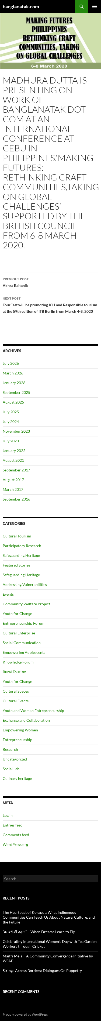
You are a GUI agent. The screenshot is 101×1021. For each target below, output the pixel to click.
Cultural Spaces (16, 691)
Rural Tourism (14, 671)
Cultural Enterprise (19, 633)
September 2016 (16, 499)
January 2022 (14, 450)
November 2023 (16, 431)
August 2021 (13, 460)
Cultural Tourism (17, 536)
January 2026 (14, 382)
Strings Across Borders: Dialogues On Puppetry (42, 970)
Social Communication (22, 642)
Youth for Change (17, 613)
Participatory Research (22, 545)
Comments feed (16, 834)
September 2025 (16, 392)
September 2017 (16, 470)
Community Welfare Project (26, 604)
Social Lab (11, 768)
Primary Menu (94, 6)
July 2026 (11, 363)
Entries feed (13, 825)
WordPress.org (15, 844)
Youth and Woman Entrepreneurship (33, 710)
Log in (8, 815)
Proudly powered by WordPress (25, 1014)
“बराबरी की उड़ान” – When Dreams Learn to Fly (39, 931)
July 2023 (11, 441)
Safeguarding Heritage (21, 555)
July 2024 (11, 421)
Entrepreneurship (17, 739)
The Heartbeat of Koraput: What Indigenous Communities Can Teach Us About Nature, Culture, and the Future (49, 917)
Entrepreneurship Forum (23, 623)
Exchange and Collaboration (26, 720)
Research (10, 749)
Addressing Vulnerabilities (25, 584)
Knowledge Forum (18, 662)
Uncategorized (15, 759)
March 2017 (13, 489)
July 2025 (11, 411)
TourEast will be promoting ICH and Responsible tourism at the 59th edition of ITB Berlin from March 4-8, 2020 (50, 305)
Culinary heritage (17, 778)
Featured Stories (16, 565)
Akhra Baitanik (16, 282)
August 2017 (13, 479)
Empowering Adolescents (24, 652)
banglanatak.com (21, 6)
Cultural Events (16, 701)
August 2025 (13, 402)
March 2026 (13, 373)
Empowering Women (20, 730)
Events (8, 594)
